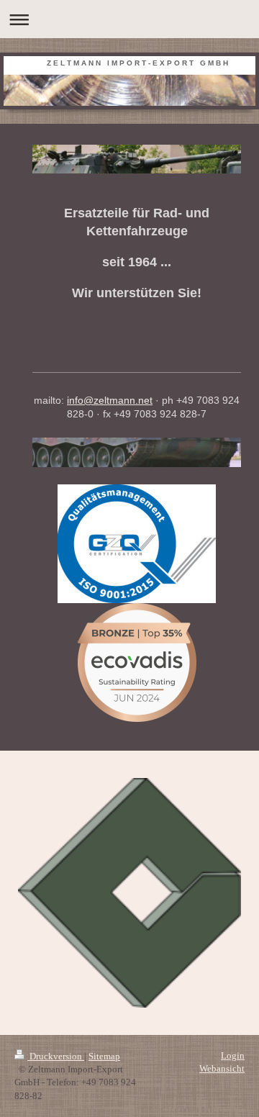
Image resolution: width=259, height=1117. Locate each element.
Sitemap (104, 1056)
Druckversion (55, 1056)
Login (233, 1055)
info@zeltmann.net (110, 400)
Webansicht (222, 1068)
